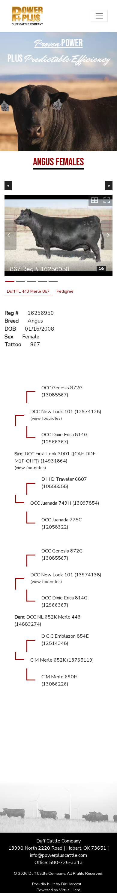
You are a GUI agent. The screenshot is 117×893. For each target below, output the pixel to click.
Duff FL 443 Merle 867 (28, 291)
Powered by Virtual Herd (58, 890)
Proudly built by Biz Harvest (56, 884)
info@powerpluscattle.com (58, 855)
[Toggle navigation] (99, 16)
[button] (10, 235)
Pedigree (65, 291)
